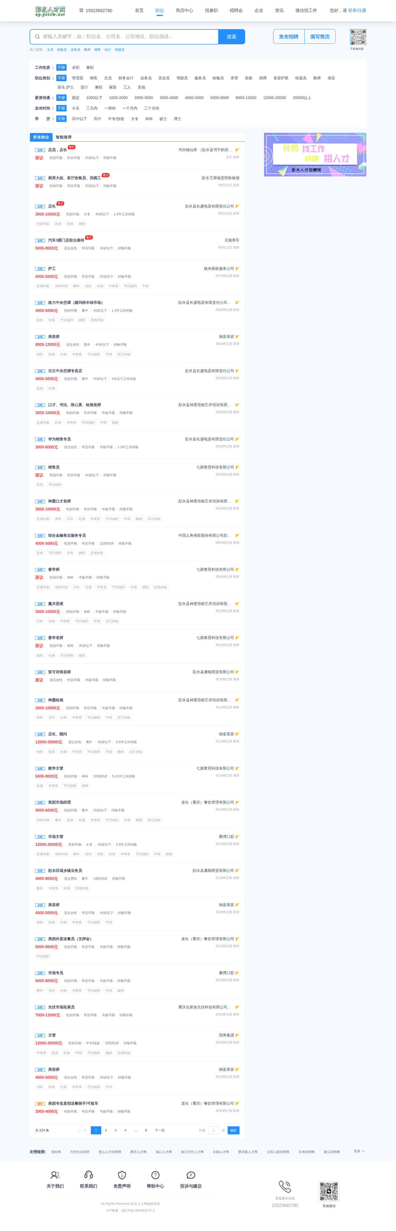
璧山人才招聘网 (110, 1152)
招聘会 (236, 10)
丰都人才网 (221, 1152)
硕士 (163, 119)
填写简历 (320, 36)
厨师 (263, 78)
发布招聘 (288, 36)
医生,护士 (66, 87)
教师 (87, 50)
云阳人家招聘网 (278, 1152)
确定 (233, 1130)
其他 (141, 87)
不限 (61, 67)
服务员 (200, 78)
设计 (108, 50)
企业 (259, 10)
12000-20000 (274, 98)
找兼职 (211, 10)
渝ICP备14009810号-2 (138, 1210)
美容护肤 (281, 78)
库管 (234, 78)
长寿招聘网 (306, 1152)
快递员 (301, 78)
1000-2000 (118, 98)
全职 (75, 67)
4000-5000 (194, 98)
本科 (149, 119)
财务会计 (126, 78)
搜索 (232, 36)
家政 (113, 87)
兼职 (90, 67)
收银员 (62, 50)
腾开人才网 (138, 1152)
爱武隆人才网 (248, 1152)
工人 (127, 87)
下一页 (160, 1130)
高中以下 (79, 119)
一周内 (110, 108)
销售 (97, 50)
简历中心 (184, 10)
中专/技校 (116, 119)
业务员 (75, 50)
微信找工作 (306, 10)
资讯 (279, 10)
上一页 (82, 1130)
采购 (248, 78)
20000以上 (302, 98)
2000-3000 (143, 98)
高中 (97, 119)
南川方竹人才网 (192, 1152)
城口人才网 (164, 1152)
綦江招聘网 (332, 1152)
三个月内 (151, 108)
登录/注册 (357, 10)
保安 (331, 78)
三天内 (92, 108)
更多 (357, 1151)
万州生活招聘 (79, 1152)
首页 (139, 10)
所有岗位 (41, 137)
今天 (75, 108)
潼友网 (56, 1152)
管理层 (77, 78)
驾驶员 (119, 50)
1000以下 (94, 98)
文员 (50, 50)
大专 (134, 119)
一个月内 (129, 108)
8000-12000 (246, 98)
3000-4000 (169, 98)
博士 (177, 119)
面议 (75, 98)
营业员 (164, 78)
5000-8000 (219, 98)
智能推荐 (64, 137)
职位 (159, 10)
